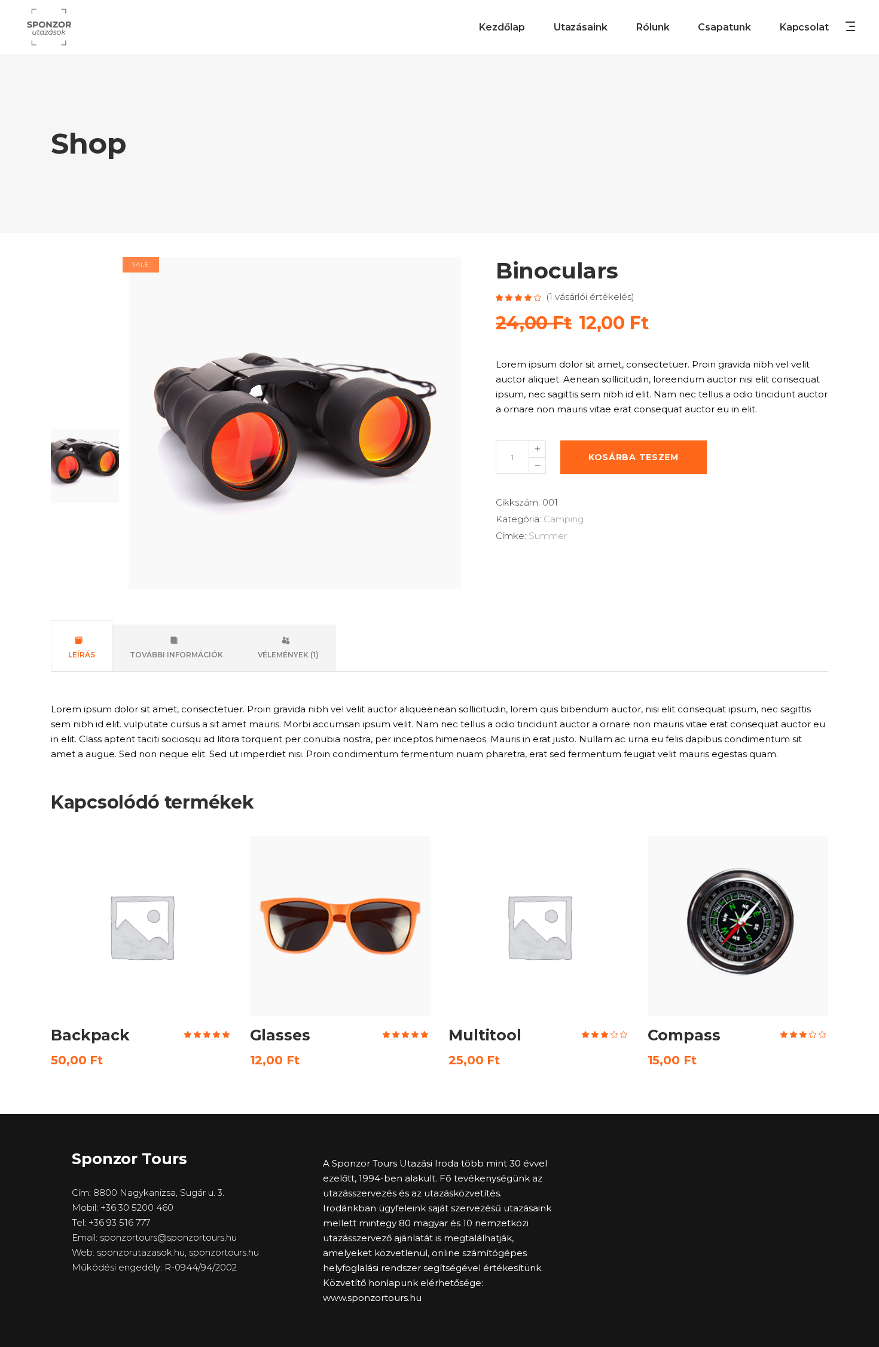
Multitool (484, 1035)
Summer (548, 535)
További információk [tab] (176, 654)
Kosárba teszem (633, 457)
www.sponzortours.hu (372, 1297)
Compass (684, 1035)
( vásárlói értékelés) (590, 296)
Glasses (280, 1035)
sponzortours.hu (224, 1252)
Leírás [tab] (81, 654)
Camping (564, 519)
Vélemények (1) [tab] (288, 654)
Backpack (90, 1035)
